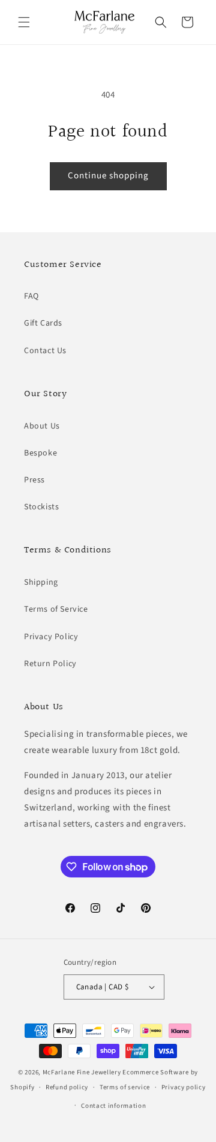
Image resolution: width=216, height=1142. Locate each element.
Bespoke (40, 453)
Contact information (113, 1105)
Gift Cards (43, 323)
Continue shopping (108, 175)
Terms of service (125, 1087)
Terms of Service (56, 609)
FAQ (31, 296)
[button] (24, 22)
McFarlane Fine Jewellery (82, 1072)
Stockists (41, 507)
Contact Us (45, 351)
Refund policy (67, 1087)
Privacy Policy (51, 637)
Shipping (41, 582)
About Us (42, 426)
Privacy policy (183, 1087)
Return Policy (50, 664)
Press (34, 480)
